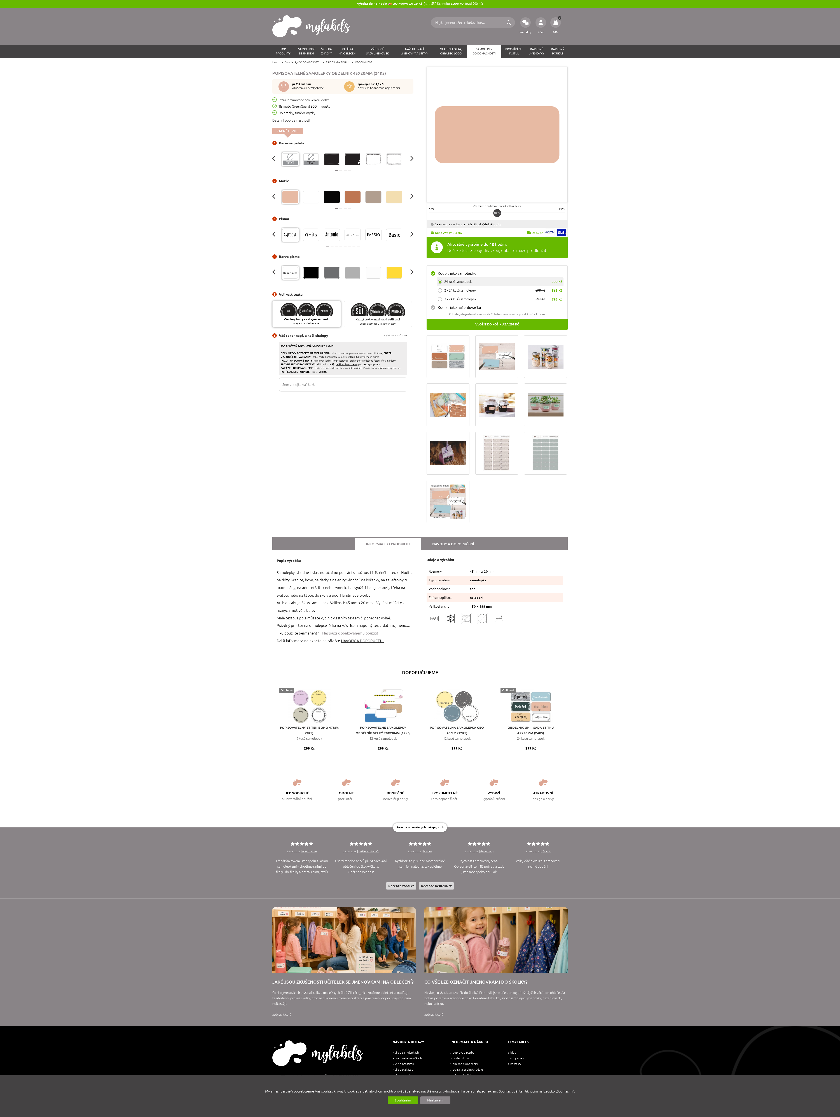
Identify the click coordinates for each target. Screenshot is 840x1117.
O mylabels (517, 1058)
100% (497, 213)
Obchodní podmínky (465, 1064)
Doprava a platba (463, 1052)
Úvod (275, 62)
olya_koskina (309, 851)
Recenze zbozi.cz (401, 886)
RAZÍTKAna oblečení (347, 51)
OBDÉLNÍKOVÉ (364, 62)
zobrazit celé (281, 1014)
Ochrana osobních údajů (468, 1069)
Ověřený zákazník (369, 851)
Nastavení (435, 1100)
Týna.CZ (546, 851)
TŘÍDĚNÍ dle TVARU (337, 62)
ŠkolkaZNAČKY (326, 51)
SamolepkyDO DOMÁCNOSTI (484, 51)
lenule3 (427, 851)
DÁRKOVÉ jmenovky (536, 51)
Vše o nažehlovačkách (408, 1058)
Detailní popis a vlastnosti (291, 120)
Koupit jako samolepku (457, 273)
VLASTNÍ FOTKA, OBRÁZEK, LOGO (451, 51)
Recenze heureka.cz (436, 886)
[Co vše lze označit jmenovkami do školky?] (496, 940)
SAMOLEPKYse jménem (306, 51)
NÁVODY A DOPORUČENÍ (362, 641)
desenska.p (487, 851)
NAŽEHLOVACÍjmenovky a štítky (414, 51)
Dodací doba (461, 1058)
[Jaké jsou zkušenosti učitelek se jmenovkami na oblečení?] (344, 940)
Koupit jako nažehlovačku (459, 307)
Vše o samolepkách (407, 1052)
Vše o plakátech (404, 1069)
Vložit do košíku (497, 324)
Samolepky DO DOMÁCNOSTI (302, 62)
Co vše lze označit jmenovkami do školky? (475, 981)
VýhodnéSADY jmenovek (377, 51)
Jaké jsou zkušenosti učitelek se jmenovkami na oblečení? (342, 981)
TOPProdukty (283, 51)
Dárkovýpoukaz (557, 51)
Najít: (439, 22)
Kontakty (515, 1064)
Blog (513, 1052)
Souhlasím (403, 1100)
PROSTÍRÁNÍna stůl (513, 51)
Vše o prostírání (405, 1064)
